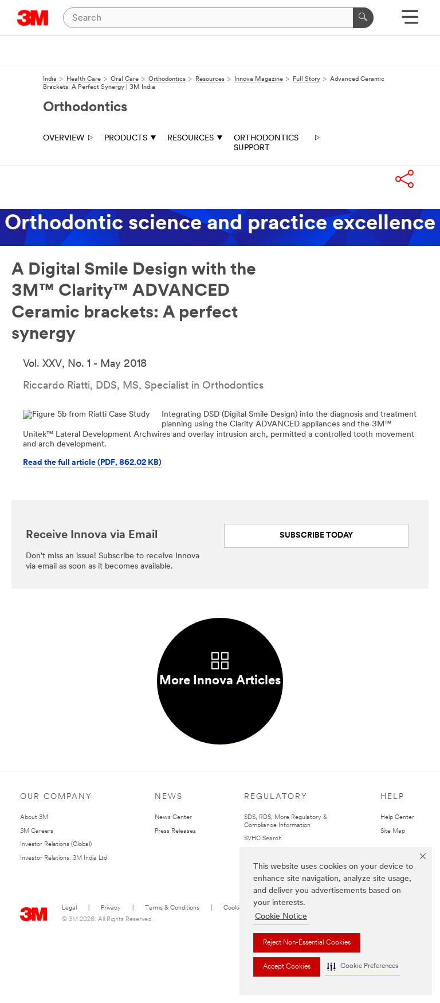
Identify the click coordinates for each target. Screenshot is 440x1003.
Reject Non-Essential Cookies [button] (307, 942)
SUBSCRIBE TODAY (316, 535)
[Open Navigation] (410, 21)
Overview (63, 138)
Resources (190, 138)
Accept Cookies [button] (287, 966)
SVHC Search (263, 839)
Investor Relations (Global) (56, 844)
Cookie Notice (281, 916)
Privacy (111, 908)
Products (125, 138)
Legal (69, 908)
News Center (173, 817)
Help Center (397, 817)
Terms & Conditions (172, 908)
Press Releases (175, 831)
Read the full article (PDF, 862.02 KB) (92, 463)
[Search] (363, 17)
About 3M (34, 817)
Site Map (392, 831)
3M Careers (36, 831)
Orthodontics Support (266, 143)
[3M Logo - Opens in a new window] (33, 17)
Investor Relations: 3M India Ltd (63, 858)
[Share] (404, 179)
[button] (362, 966)
